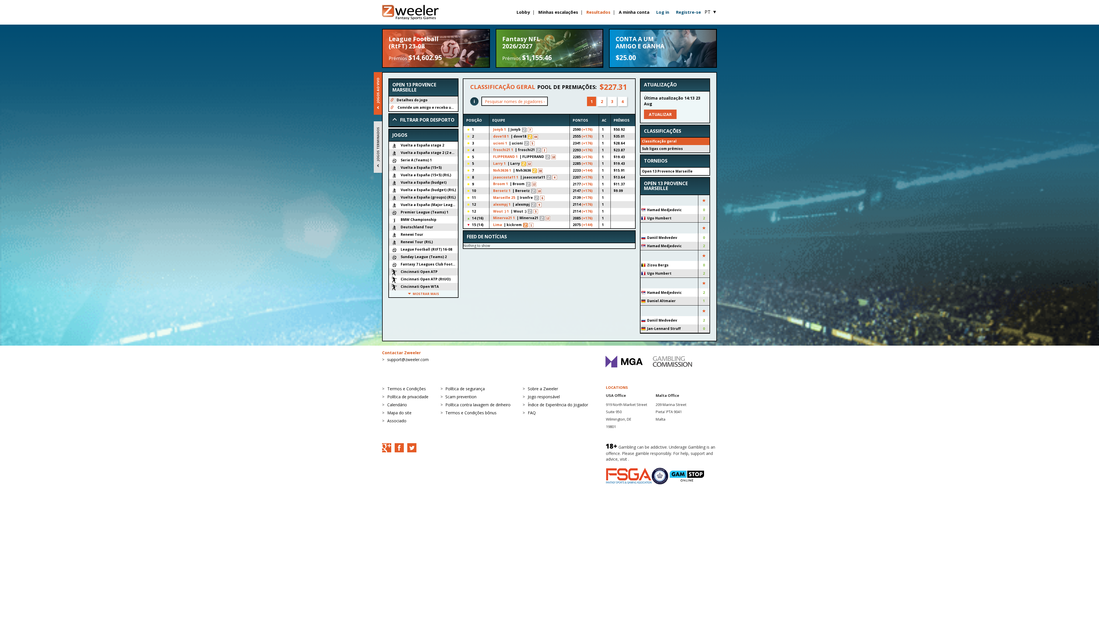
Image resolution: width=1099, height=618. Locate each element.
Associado (396, 420)
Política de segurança (465, 388)
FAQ (532, 412)
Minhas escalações (558, 12)
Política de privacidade (407, 396)
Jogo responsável (544, 396)
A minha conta (634, 12)
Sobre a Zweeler (543, 388)
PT (711, 12)
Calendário (397, 404)
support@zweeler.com (408, 359)
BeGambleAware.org (649, 459)
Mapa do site (399, 412)
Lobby (523, 12)
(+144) (587, 170)
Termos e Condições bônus (471, 412)
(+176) (587, 129)
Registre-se (688, 12)
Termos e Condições (406, 388)
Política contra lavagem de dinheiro (478, 404)
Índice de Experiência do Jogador (558, 404)
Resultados (598, 12)
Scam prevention (461, 396)
